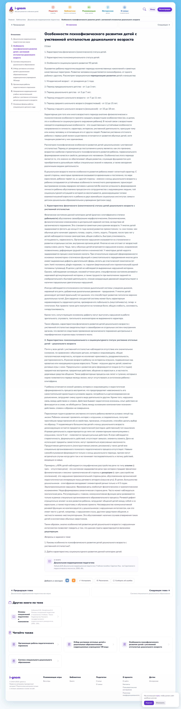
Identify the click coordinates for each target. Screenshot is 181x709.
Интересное (153, 681)
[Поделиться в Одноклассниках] (73, 580)
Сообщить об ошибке (123, 581)
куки (158, 696)
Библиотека (21, 20)
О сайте (126, 681)
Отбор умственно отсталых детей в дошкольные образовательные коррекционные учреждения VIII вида (24, 75)
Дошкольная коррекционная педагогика (44, 20)
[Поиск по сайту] (145, 9)
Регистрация (164, 9)
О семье (99, 684)
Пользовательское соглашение (130, 688)
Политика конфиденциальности (131, 694)
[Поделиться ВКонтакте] (67, 580)
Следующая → (164, 25)
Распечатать (103, 581)
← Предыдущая (18, 25)
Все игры (46, 681)
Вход (152, 9)
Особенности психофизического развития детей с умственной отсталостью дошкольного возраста (25, 52)
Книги (72, 681)
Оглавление (71, 25)
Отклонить (160, 703)
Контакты (126, 684)
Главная (11, 20)
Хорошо (149, 703)
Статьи (98, 681)
